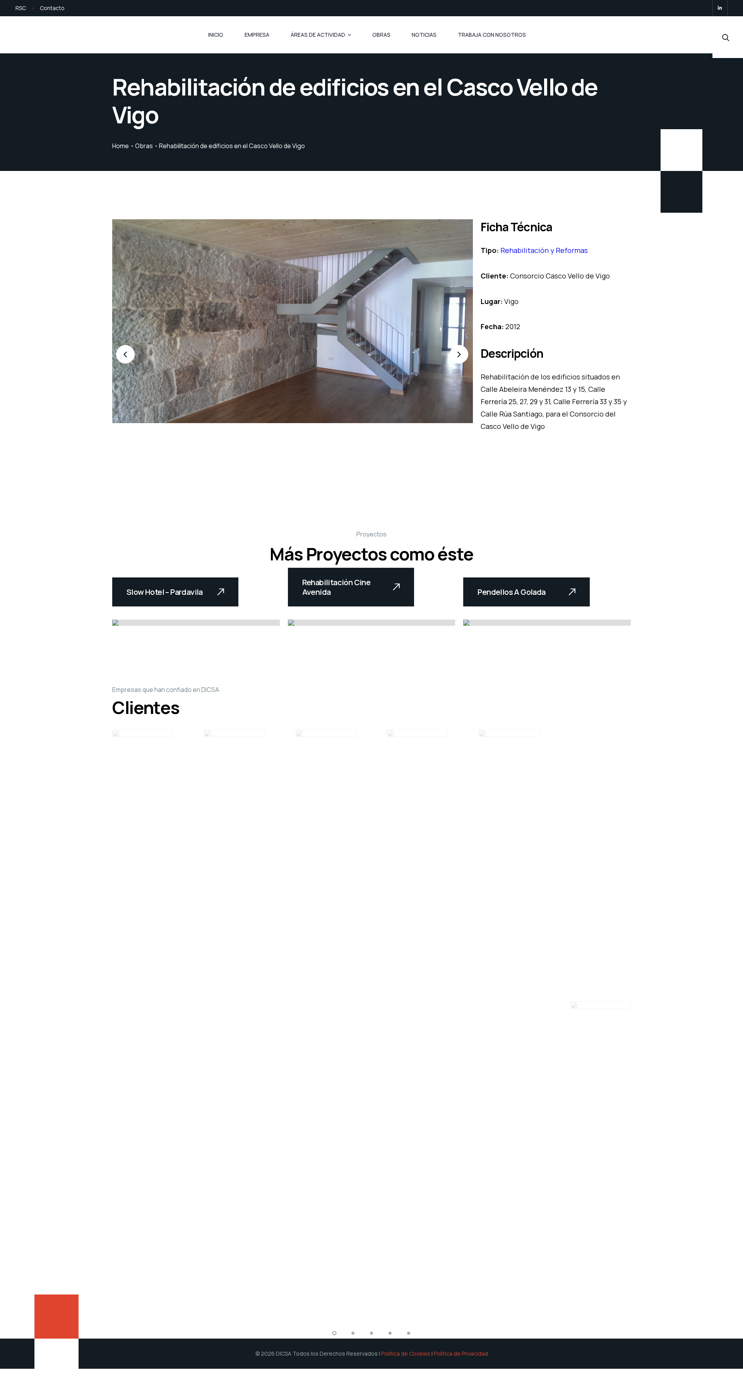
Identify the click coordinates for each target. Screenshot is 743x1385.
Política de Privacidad (461, 1353)
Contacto (52, 8)
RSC (20, 8)
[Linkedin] (720, 8)
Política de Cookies (405, 1353)
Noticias (424, 34)
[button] (125, 354)
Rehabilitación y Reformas (544, 250)
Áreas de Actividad (318, 34)
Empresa (257, 34)
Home (120, 146)
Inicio (215, 34)
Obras (381, 34)
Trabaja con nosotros (492, 34)
